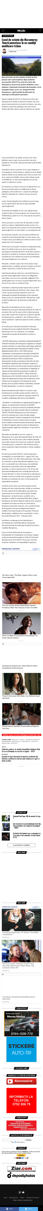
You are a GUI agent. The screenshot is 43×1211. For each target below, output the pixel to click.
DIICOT (22, 739)
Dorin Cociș (13, 51)
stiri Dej (14, 743)
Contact (22, 1198)
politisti (35, 741)
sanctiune (6, 743)
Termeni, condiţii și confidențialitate (22, 1200)
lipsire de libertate (33, 739)
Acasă (5, 1198)
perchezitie (17, 741)
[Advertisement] (21, 14)
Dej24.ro (16, 739)
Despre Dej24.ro (13, 1198)
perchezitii (26, 741)
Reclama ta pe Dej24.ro (33, 1198)
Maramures (7, 741)
